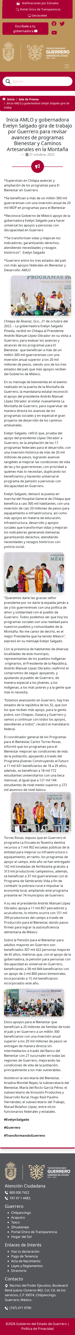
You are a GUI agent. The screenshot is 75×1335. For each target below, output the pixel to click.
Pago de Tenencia (24, 1256)
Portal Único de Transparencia (39, 9)
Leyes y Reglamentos (27, 1266)
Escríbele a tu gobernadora (24, 28)
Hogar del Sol (21, 1236)
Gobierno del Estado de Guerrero (41, 1324)
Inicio (10, 99)
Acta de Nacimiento (26, 1261)
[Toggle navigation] (67, 66)
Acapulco (18, 1217)
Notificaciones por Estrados (40, 3)
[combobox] (37, 81)
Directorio (19, 1270)
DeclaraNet (39, 15)
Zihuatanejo (20, 1227)
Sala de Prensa (29, 99)
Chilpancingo (21, 1212)
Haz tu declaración (25, 1251)
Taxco (15, 1222)
